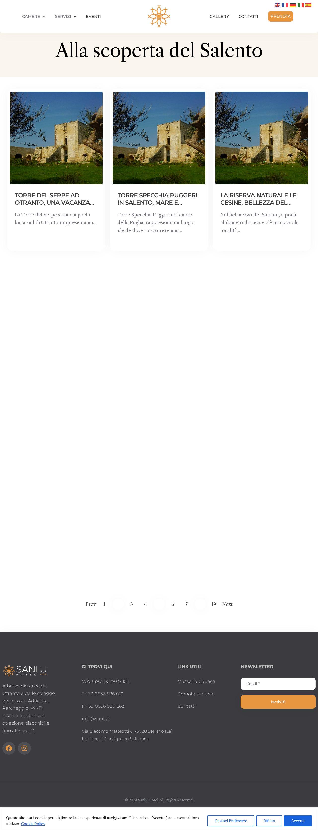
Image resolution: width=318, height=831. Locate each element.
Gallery (219, 16)
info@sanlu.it (96, 718)
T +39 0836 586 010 (102, 694)
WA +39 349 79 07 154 (106, 681)
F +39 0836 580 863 (103, 706)
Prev (91, 604)
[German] (293, 5)
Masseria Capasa (196, 681)
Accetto (298, 821)
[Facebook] (8, 748)
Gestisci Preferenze (231, 821)
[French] (285, 5)
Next (227, 604)
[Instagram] (24, 748)
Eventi (93, 16)
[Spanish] (308, 5)
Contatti (248, 16)
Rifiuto (269, 821)
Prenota (281, 16)
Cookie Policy (33, 824)
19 (213, 604)
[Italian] (301, 5)
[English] (278, 5)
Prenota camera (195, 694)
